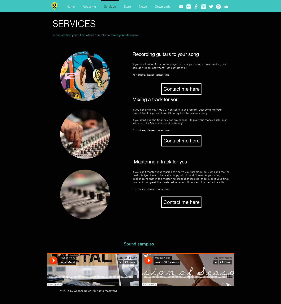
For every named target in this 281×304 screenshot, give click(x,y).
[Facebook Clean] (196, 6)
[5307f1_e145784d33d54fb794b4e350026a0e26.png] (188, 6)
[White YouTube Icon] (181, 6)
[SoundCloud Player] (93, 269)
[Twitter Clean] (211, 6)
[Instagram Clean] (203, 6)
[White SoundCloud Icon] (225, 6)
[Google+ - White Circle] (218, 6)
